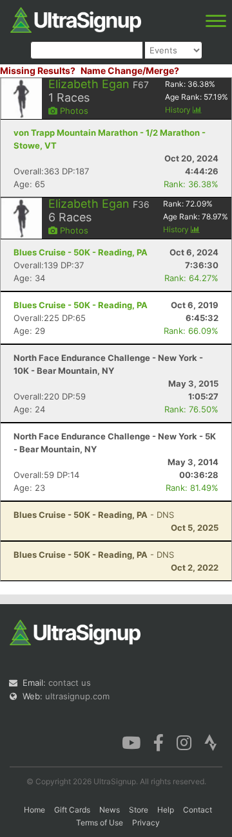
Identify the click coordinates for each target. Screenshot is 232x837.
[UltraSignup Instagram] (184, 742)
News (109, 809)
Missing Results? (37, 70)
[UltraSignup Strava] (210, 742)
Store (138, 809)
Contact (197, 809)
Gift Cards (72, 809)
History (179, 110)
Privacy (146, 822)
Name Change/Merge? (130, 70)
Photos (72, 111)
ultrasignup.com (77, 696)
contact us (69, 682)
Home (34, 809)
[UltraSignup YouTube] (131, 742)
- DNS (94, 515)
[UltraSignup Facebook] (158, 742)
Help (165, 809)
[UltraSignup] (75, 18)
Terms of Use (99, 822)
